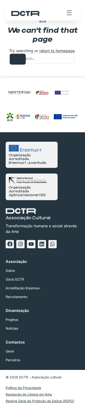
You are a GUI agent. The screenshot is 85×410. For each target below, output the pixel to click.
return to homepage (57, 50)
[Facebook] (10, 244)
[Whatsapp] (52, 244)
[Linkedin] (42, 244)
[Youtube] (31, 244)
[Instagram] (20, 244)
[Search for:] (42, 58)
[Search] (18, 59)
